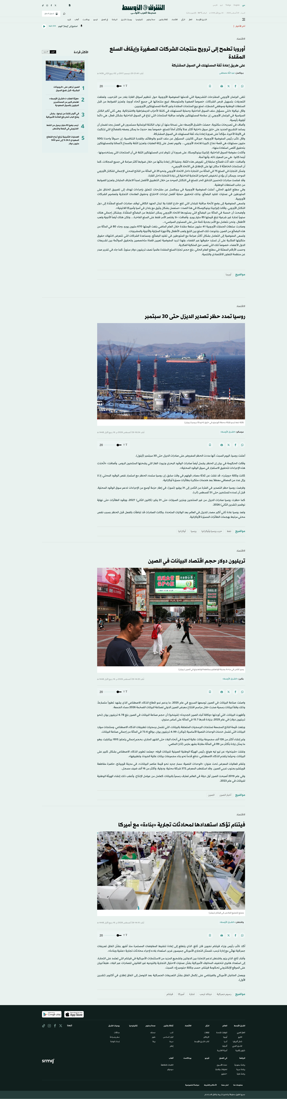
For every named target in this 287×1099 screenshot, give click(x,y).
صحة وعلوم (151, 20)
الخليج (240, 1037)
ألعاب (77, 20)
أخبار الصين (225, 795)
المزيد (69, 20)
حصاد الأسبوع (222, 1065)
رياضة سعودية (239, 1065)
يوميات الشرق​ (126, 20)
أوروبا (228, 274)
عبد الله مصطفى (227, 73)
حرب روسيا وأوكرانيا (211, 531)
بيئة (153, 1042)
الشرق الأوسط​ (201, 20)
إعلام (171, 1046)
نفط (229, 531)
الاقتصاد (175, 20)
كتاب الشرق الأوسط (201, 1042)
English (237, 5)
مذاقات (117, 1033)
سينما (171, 1042)
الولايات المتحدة (221, 1033)
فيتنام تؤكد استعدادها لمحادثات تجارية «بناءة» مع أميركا (181, 825)
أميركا (181, 994)
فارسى (215, 5)
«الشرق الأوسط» (228, 432)
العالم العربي (241, 1033)
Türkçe (228, 5)
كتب (171, 1033)
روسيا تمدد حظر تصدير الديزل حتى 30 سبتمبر (195, 316)
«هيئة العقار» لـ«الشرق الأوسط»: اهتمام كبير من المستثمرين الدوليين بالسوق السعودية (64, 102)
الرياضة (114, 20)
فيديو (95, 20)
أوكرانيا (182, 531)
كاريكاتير (206, 1037)
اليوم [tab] (53, 52)
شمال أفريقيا (237, 1042)
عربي (243, 5)
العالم (190, 20)
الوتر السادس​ (168, 1037)
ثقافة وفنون (163, 20)
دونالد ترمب (206, 994)
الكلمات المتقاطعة (167, 1065)
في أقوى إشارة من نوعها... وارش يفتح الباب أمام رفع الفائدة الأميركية (62, 115)
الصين (211, 795)
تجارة (192, 994)
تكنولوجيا (139, 20)
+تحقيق (224, 1074)
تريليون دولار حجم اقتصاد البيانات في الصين (196, 561)
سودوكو (170, 1070)
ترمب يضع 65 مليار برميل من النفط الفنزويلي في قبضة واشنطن (62, 127)
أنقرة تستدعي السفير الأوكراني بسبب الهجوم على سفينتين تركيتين (200, 26)
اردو (221, 5)
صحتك (152, 1033)
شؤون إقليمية (240, 1051)
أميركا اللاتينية (222, 1051)
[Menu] (243, 19)
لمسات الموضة (115, 1042)
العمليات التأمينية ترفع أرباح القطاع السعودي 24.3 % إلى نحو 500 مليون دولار (63, 140)
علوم (153, 1037)
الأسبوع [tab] (46, 52)
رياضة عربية (240, 1070)
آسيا (225, 1042)
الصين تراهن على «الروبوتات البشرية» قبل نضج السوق (67, 89)
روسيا (194, 531)
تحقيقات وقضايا (221, 1070)
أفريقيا (224, 1046)
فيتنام (170, 994)
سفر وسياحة (115, 1037)
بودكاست (86, 20)
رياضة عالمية (241, 1074)
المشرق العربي (237, 1046)
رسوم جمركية (224, 994)
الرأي (183, 20)
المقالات (206, 1033)
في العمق (104, 20)
